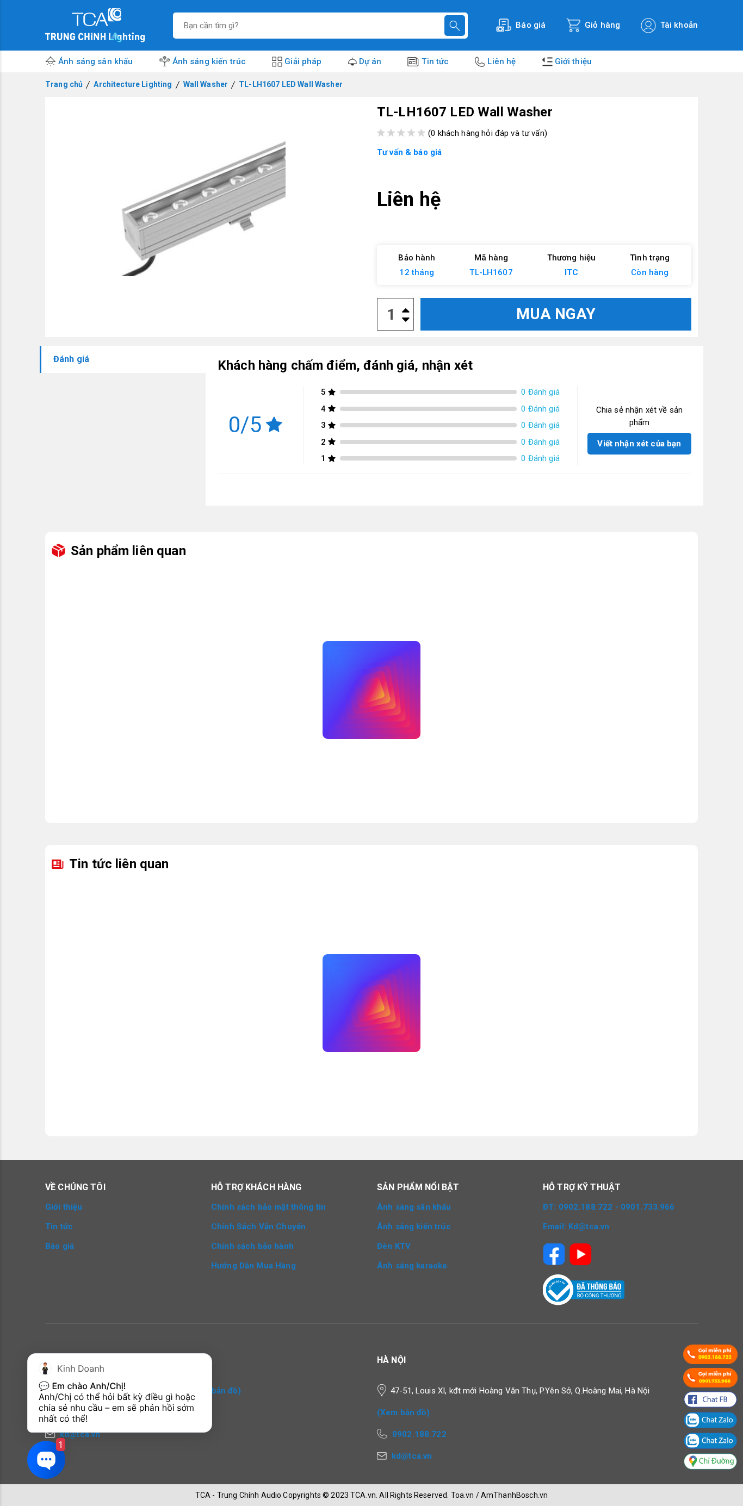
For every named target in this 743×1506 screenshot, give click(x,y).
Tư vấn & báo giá (409, 152)
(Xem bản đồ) (214, 1391)
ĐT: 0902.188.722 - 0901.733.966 (609, 1207)
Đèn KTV (394, 1246)
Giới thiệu (573, 61)
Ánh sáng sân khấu (95, 61)
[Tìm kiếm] (454, 25)
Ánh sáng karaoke (412, 1266)
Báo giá (59, 1246)
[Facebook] (554, 1250)
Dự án (370, 61)
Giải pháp (302, 61)
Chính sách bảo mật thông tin (268, 1207)
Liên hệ (501, 61)
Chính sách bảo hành (252, 1246)
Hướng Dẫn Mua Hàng (253, 1266)
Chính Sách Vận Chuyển (258, 1226)
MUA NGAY (556, 314)
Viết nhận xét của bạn (639, 444)
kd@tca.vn (412, 1456)
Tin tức (435, 61)
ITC (571, 272)
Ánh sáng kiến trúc (209, 61)
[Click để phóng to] (209, 203)
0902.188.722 (419, 1434)
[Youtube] (580, 1250)
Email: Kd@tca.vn (576, 1226)
